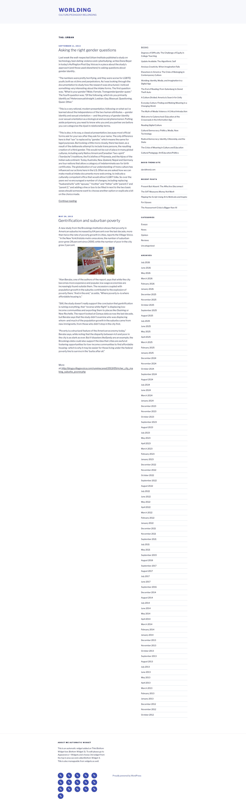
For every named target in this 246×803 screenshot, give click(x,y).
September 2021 (148, 539)
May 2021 (145, 549)
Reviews (145, 240)
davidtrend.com (148, 169)
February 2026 (147, 283)
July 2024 (145, 384)
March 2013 (146, 688)
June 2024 (146, 390)
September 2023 (149, 422)
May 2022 (145, 502)
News (143, 229)
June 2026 (146, 268)
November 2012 (148, 709)
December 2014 (148, 592)
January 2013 (147, 698)
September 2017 (148, 566)
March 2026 (146, 278)
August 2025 (147, 315)
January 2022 (147, 523)
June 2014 (146, 608)
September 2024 (149, 374)
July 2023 (145, 432)
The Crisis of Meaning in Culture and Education (162, 147)
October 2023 (147, 417)
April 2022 (145, 507)
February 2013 (147, 693)
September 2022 (149, 480)
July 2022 (145, 491)
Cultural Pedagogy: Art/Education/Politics (160, 153)
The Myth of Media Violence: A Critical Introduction (164, 111)
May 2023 (145, 438)
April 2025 (146, 337)
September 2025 (149, 310)
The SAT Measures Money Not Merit (158, 191)
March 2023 (146, 448)
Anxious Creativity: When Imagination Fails (160, 66)
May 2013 (145, 677)
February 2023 (147, 454)
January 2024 (147, 400)
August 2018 (147, 560)
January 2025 (147, 353)
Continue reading (68, 201)
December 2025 (148, 294)
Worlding (75, 10)
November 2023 (148, 411)
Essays (144, 224)
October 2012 (147, 714)
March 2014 (146, 624)
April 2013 (145, 682)
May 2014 (145, 613)
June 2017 (145, 581)
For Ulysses (146, 202)
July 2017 (145, 576)
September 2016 (149, 587)
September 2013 (149, 656)
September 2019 (149, 555)
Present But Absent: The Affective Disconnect (162, 186)
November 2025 (148, 299)
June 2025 (146, 326)
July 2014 (145, 603)
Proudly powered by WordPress (127, 775)
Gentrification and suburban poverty (89, 220)
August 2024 (147, 379)
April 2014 (145, 619)
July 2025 (145, 321)
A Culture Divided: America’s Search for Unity (161, 97)
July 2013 (145, 667)
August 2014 (147, 597)
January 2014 (147, 635)
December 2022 (148, 464)
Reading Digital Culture (151, 125)
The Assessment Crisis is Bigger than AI (159, 207)
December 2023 (148, 406)
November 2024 (148, 363)
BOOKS (144, 47)
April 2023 (146, 443)
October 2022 (147, 475)
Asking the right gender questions (87, 50)
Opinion (144, 235)
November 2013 (148, 645)
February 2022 (147, 518)
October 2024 (147, 369)
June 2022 (146, 496)
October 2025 (147, 305)
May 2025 (145, 331)
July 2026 (145, 262)
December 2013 (148, 640)
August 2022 (147, 486)
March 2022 (146, 512)
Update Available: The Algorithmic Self (158, 61)
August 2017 (147, 571)
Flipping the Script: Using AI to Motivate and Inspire (164, 197)
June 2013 (146, 672)
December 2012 (148, 704)
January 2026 (147, 289)
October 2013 (147, 651)
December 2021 (148, 528)
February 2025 (147, 347)
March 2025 (146, 342)
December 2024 (148, 358)
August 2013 (147, 661)
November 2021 (148, 533)
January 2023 (147, 459)
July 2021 (145, 544)
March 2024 (146, 395)
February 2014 (147, 629)
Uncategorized (147, 245)
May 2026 (145, 273)
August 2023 (147, 427)
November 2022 (148, 470)
